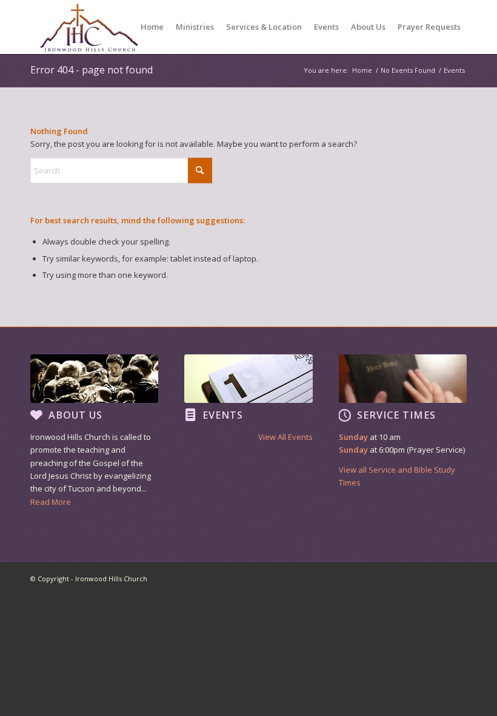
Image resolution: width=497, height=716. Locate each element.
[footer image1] (94, 378)
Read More (50, 501)
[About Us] (36, 415)
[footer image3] (403, 378)
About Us (75, 415)
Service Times (396, 415)
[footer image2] (248, 378)
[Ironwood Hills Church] (88, 27)
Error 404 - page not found (91, 69)
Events (222, 415)
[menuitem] (152, 27)
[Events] (190, 415)
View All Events (285, 436)
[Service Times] (345, 415)
